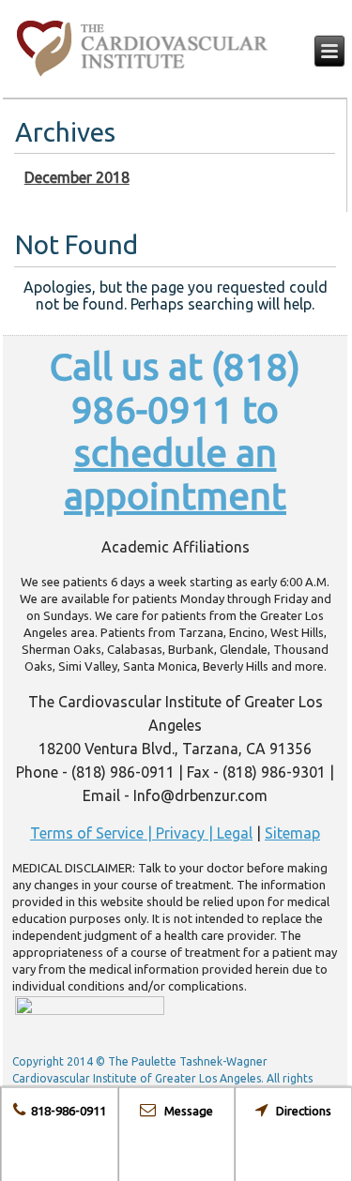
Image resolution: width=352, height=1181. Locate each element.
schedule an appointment (175, 474)
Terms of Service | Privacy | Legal (141, 833)
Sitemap (292, 833)
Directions (299, 1110)
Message (184, 1110)
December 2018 (77, 177)
